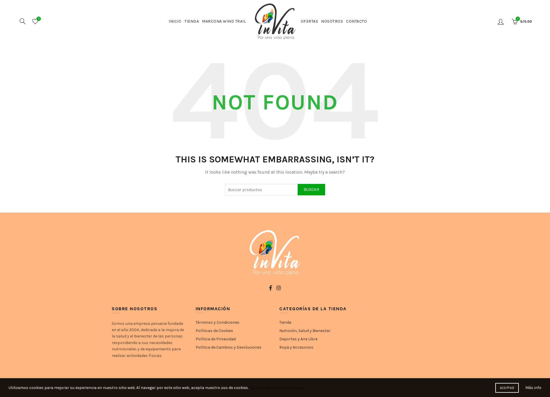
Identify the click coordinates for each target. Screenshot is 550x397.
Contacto (356, 21)
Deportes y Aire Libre (298, 339)
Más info (533, 387)
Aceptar (507, 388)
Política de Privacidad (216, 339)
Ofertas (309, 21)
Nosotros (332, 21)
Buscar (311, 189)
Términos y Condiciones (217, 322)
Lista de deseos (39, 18)
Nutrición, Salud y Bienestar (305, 330)
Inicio (175, 21)
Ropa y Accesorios (296, 347)
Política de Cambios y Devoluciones (229, 347)
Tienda (191, 21)
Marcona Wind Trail (224, 21)
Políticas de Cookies (214, 330)
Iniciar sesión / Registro (501, 21)
